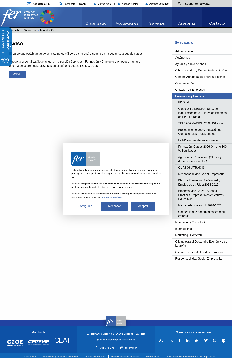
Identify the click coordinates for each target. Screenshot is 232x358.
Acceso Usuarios (159, 3)
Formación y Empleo (189, 96)
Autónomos (182, 57)
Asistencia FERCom (74, 3)
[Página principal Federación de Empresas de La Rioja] (20, 16)
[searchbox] (203, 3)
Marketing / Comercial (189, 235)
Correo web (104, 3)
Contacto (217, 23)
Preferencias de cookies (125, 356)
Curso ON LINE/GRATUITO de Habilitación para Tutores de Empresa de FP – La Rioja (202, 112)
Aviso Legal (29, 356)
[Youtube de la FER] (196, 340)
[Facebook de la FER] (179, 340)
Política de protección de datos (60, 356)
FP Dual (183, 102)
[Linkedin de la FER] (187, 340)
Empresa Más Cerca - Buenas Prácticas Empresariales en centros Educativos (201, 195)
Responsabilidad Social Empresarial (201, 174)
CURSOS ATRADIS (191, 167)
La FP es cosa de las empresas (198, 140)
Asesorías (187, 23)
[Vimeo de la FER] (205, 340)
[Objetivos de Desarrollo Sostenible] (47, 16)
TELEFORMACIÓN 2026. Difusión (200, 123)
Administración (184, 51)
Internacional (183, 228)
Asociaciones (127, 23)
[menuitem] (39, 4)
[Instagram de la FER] (214, 340)
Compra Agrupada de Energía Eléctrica (200, 76)
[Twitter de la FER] (171, 341)
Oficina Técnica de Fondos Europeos (199, 252)
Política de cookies (94, 356)
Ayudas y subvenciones (190, 64)
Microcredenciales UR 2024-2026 (199, 205)
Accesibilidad (152, 356)
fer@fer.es (131, 347)
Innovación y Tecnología (190, 222)
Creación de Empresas (190, 89)
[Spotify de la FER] (223, 341)
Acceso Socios (129, 3)
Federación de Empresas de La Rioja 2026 (190, 356)
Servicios (157, 23)
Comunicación (184, 83)
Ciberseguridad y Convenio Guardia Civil (201, 70)
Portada (14, 30)
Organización (97, 23)
